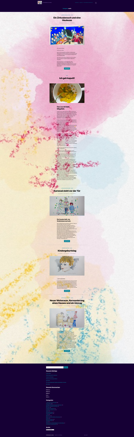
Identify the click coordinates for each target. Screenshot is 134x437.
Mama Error (48, 415)
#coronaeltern (48, 403)
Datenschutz (77, 2)
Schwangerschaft (49, 420)
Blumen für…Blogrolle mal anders (52, 406)
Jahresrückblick (64, 353)
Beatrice (61, 193)
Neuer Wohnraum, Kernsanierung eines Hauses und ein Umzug (67, 301)
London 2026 (48, 373)
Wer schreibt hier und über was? (88, 2)
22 (70, 360)
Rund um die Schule (49, 419)
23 (72, 360)
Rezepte (47, 418)
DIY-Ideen (48, 407)
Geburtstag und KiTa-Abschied (51, 375)
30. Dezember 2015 (67, 305)
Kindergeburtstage (49, 412)
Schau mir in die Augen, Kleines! (51, 378)
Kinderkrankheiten (49, 413)
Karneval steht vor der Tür (67, 191)
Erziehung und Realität (50, 408)
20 (65, 360)
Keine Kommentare (73, 193)
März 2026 (48, 384)
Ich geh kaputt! (67, 78)
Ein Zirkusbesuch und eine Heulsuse (67, 19)
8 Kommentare (74, 305)
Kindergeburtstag (67, 250)
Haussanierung (60, 353)
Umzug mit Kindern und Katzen (70, 353)
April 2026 (48, 380)
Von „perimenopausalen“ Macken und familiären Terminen (56, 382)
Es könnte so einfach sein (50, 409)
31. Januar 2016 (67, 193)
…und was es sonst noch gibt (51, 402)
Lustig (47, 414)
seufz (67, 75)
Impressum (81, 2)
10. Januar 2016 (67, 253)
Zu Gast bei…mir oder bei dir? (51, 424)
